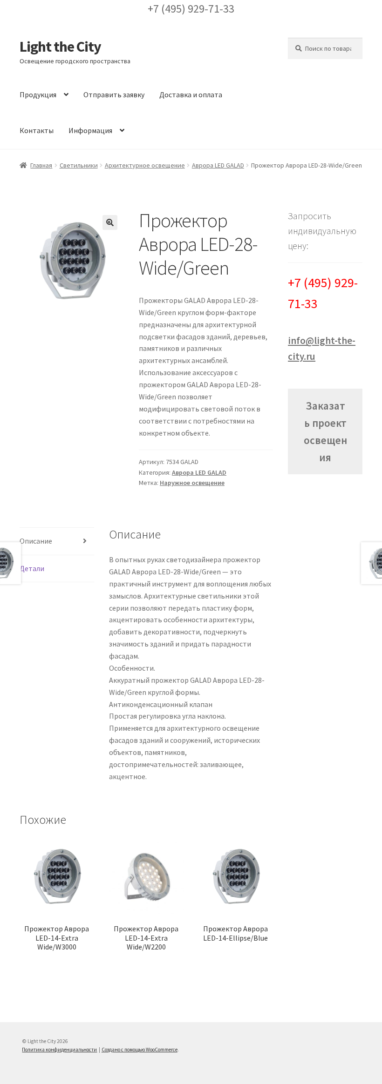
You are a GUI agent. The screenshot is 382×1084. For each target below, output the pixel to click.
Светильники (79, 165)
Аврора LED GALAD (218, 165)
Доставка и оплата (190, 94)
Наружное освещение (192, 482)
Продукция (38, 94)
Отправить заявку (113, 94)
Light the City (60, 46)
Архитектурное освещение (145, 165)
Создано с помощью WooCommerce (139, 1049)
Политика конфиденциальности (59, 1049)
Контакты (37, 130)
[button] (109, 222)
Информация (90, 130)
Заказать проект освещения (325, 432)
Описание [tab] (36, 540)
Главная (41, 165)
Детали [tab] (32, 568)
